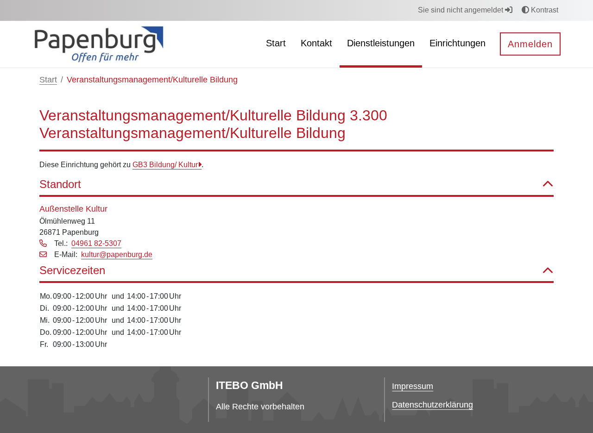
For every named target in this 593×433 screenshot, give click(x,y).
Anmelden (530, 44)
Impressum (412, 386)
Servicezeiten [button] (72, 270)
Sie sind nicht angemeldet (461, 10)
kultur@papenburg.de (116, 254)
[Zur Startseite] (98, 44)
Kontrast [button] (543, 10)
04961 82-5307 (96, 243)
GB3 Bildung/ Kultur (165, 165)
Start (48, 79)
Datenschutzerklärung (432, 404)
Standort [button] (60, 184)
